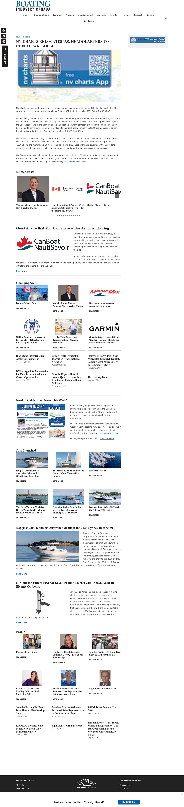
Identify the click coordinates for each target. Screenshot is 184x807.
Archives (114, 433)
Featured (57, 15)
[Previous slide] (20, 195)
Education (101, 15)
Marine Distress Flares (62, 205)
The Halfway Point (98, 377)
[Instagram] (3, 41)
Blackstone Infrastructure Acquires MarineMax (101, 304)
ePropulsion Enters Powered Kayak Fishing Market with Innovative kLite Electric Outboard (65, 584)
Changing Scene (41, 15)
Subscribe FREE (5, 56)
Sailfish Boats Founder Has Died (102, 709)
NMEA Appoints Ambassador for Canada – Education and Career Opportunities (30, 339)
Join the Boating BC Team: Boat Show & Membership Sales (105, 653)
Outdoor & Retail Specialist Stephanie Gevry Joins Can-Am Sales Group (68, 654)
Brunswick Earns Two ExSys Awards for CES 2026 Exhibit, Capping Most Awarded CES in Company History (104, 360)
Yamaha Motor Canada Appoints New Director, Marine (68, 304)
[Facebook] (3, 30)
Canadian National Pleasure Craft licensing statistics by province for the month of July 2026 (32, 208)
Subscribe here (107, 438)
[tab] (57, 215)
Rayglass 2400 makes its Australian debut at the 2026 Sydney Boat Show (27, 473)
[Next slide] (117, 195)
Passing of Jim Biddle (26, 652)
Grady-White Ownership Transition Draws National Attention (65, 339)
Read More (21, 271)
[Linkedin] (3, 36)
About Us (20, 785)
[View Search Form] (166, 18)
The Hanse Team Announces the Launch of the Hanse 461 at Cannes (68, 473)
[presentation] (33, 189)
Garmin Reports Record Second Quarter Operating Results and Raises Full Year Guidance (104, 339)
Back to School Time (26, 303)
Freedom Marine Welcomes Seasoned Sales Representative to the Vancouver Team (67, 691)
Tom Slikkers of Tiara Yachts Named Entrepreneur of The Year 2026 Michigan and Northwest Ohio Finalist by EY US (103, 728)
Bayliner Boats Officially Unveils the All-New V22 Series (104, 509)
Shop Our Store (22, 788)
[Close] (181, 794)
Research (138, 15)
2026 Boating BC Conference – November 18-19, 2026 (101, 206)
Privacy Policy (125, 785)
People (126, 15)
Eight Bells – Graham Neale (102, 688)
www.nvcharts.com (77, 161)
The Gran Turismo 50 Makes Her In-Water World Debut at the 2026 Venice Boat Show (30, 510)
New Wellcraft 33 (97, 470)
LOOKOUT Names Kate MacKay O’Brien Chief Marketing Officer (28, 691)
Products (70, 15)
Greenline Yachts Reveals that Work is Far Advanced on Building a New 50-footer (67, 510)
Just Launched (85, 15)
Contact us (124, 788)
